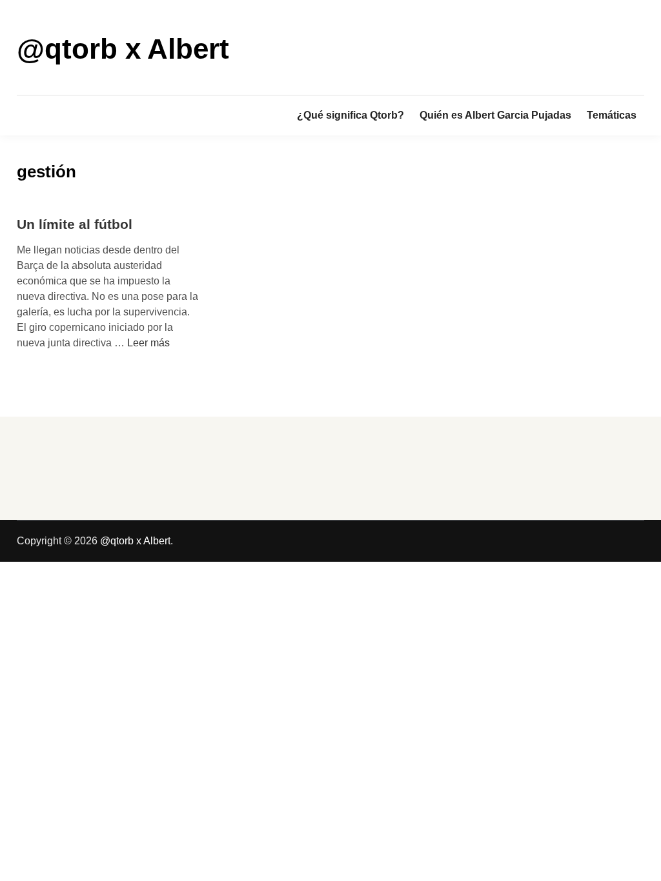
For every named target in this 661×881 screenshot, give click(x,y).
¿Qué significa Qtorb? (350, 115)
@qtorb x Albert (123, 48)
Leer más (148, 342)
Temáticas (611, 115)
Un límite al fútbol (74, 224)
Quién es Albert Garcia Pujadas (495, 115)
